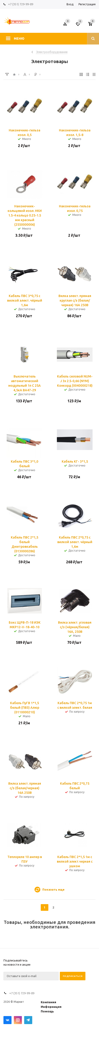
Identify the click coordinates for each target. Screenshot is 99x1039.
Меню (19, 38)
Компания (48, 1002)
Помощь (47, 1011)
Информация (51, 1006)
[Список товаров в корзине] (92, 25)
